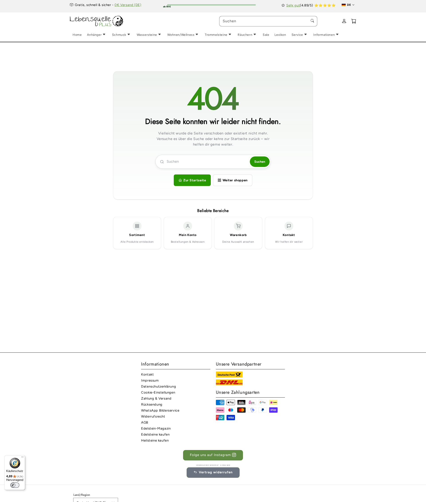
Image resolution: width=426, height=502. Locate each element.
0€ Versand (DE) (127, 5)
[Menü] (22, 458)
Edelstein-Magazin (156, 428)
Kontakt (147, 374)
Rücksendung (151, 404)
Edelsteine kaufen (155, 434)
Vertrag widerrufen (216, 472)
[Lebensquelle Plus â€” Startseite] (96, 21)
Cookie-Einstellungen (158, 392)
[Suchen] (312, 21)
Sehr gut (293, 5)
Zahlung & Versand (156, 398)
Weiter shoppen (235, 180)
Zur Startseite (194, 180)
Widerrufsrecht (153, 416)
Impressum (150, 380)
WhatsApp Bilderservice (160, 410)
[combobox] (268, 21)
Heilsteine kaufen (155, 440)
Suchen (259, 162)
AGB (144, 422)
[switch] (14, 485)
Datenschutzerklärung (158, 386)
